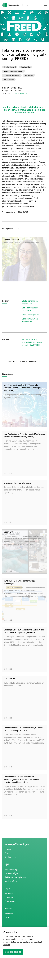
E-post (38, 361)
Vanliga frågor (11, 881)
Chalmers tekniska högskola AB (30, 302)
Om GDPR (9, 897)
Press (7, 853)
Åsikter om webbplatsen (15, 877)
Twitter (24, 361)
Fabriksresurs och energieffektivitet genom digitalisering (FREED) (32, 342)
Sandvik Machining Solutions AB (30, 320)
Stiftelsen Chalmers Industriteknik (30, 309)
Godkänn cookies (13, 951)
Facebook (17, 361)
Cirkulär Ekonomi (10, 67)
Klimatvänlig (29, 75)
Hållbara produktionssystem (13, 71)
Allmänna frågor (12, 869)
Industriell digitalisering (12, 75)
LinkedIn (31, 361)
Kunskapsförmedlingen (18, 4)
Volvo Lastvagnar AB (30, 314)
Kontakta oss (10, 857)
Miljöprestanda (9, 79)
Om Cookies (10, 901)
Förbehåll (9, 893)
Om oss (8, 849)
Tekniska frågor (11, 873)
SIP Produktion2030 (18, 93)
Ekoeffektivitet (26, 67)
